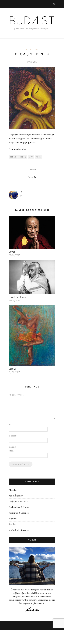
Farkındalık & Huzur (19, 507)
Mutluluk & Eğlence (19, 512)
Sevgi (12, 251)
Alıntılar (32, 49)
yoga (38, 157)
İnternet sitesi (12, 449)
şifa (31, 157)
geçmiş (23, 157)
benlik (13, 157)
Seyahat (13, 518)
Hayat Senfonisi (17, 297)
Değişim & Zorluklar (19, 501)
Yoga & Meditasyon (19, 530)
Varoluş (12, 368)
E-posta (13, 435)
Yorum (32, 169)
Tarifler (13, 524)
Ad (11, 424)
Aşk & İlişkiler (16, 495)
